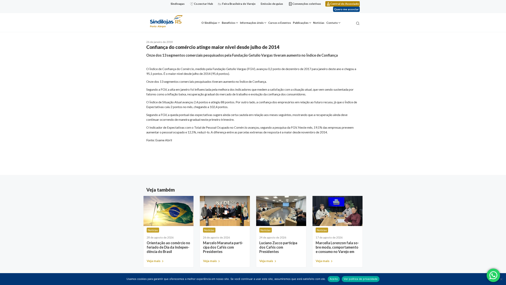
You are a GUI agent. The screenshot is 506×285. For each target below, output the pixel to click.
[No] (501, 279)
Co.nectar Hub (203, 3)
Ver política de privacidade (361, 278)
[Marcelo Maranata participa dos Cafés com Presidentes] (225, 211)
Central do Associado (344, 3)
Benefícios (228, 22)
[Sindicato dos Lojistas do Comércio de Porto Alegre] (166, 21)
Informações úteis (252, 22)
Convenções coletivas (306, 3)
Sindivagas (178, 3)
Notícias (318, 22)
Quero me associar (346, 9)
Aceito (334, 278)
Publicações (301, 22)
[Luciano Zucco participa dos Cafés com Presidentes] (281, 211)
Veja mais (154, 261)
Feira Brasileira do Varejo (239, 3)
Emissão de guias (272, 3)
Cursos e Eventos (279, 22)
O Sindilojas (209, 22)
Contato (332, 22)
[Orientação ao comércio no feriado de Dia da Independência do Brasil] (168, 211)
